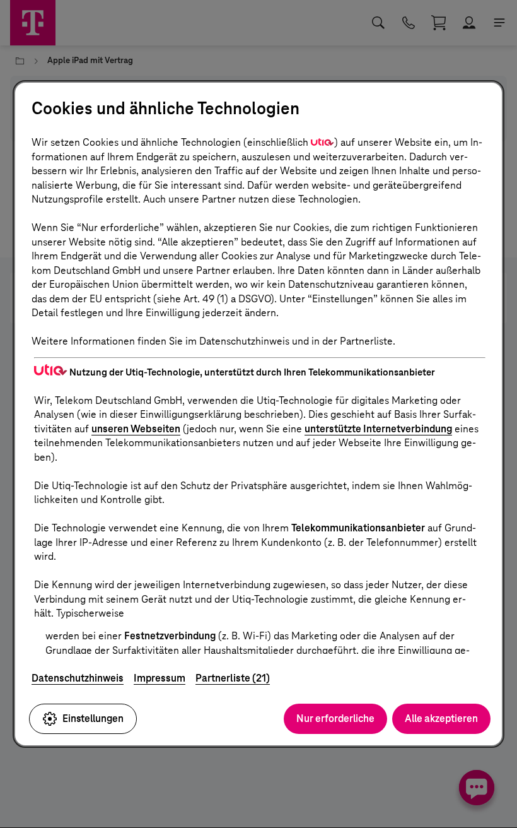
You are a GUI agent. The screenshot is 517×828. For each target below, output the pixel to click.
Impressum (159, 678)
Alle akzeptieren (441, 718)
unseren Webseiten (135, 428)
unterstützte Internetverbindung (378, 428)
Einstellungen (93, 718)
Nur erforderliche (335, 718)
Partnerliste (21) (232, 678)
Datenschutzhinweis (78, 678)
